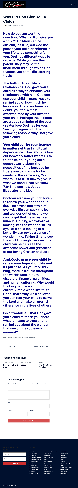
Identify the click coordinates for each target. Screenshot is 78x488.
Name (10, 402)
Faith (45, 459)
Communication (33, 473)
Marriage (62, 461)
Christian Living (33, 465)
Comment (11, 389)
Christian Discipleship (35, 459)
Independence (48, 471)
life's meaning (17, 337)
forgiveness (47, 465)
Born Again (32, 451)
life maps (62, 455)
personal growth (65, 463)
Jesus (23, 365)
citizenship (32, 471)
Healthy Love (24, 27)
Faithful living (48, 461)
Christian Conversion (35, 457)
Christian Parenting (9, 27)
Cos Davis (9, 25)
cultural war (47, 453)
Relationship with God (66, 467)
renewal (25, 337)
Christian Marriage (34, 467)
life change (63, 451)
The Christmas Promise (45, 366)
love (61, 459)
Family (18, 27)
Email (10, 410)
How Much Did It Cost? (10, 366)
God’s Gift (12, 346)
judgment (47, 473)
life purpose (32, 27)
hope (10, 337)
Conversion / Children (50, 451)
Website (32, 410)
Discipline (47, 455)
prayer (62, 465)
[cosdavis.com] (14, 4)
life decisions (64, 453)
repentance (63, 471)
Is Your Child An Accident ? (42, 346)
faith (5, 337)
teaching (31, 337)
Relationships (41, 27)
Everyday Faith (48, 457)
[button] (71, 4)
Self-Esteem (63, 473)
